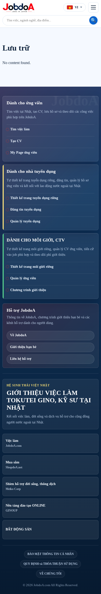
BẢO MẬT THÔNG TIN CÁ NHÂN (50, 554)
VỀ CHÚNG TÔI (50, 573)
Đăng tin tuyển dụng (25, 209)
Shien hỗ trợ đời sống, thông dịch (31, 486)
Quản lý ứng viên (23, 278)
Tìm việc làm (20, 129)
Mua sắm (14, 464)
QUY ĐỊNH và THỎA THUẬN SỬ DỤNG (50, 564)
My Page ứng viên (23, 152)
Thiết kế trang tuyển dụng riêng (34, 198)
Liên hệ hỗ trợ (20, 359)
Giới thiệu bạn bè (23, 347)
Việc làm (14, 443)
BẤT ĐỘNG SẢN (19, 529)
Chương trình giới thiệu (28, 290)
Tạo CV (16, 141)
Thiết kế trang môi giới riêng (31, 267)
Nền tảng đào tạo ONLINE (25, 508)
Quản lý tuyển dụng (25, 221)
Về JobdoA (18, 335)
